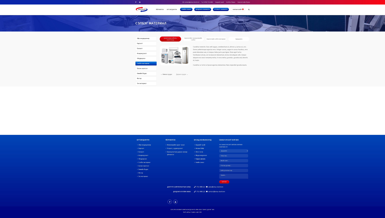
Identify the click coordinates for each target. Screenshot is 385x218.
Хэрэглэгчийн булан (244, 2)
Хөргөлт (140, 43)
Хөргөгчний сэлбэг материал (216, 39)
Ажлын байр (200, 148)
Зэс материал (141, 83)
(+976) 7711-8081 (208, 2)
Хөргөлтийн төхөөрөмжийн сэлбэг (193, 39)
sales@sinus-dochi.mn (215, 187)
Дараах (182, 74)
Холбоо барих (230, 2)
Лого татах (199, 152)
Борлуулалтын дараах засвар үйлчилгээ (177, 153)
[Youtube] (140, 2)
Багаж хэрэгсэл (142, 68)
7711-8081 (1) (200, 187)
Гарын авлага (200, 159)
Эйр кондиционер (143, 38)
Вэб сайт (186, 212)
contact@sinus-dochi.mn (191, 2)
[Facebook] (136, 2)
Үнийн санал (200, 162)
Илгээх (224, 182)
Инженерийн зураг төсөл (176, 145)
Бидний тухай (219, 2)
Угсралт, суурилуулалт (175, 148)
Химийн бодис (142, 73)
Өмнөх (166, 74)
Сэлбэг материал (143, 63)
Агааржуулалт (142, 53)
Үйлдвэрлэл (141, 58)
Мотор (139, 78)
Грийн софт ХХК (196, 212)
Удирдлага (238, 39)
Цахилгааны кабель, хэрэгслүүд (170, 39)
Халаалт (140, 48)
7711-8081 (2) (200, 192)
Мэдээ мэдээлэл (201, 155)
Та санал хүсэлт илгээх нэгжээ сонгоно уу (230, 146)
